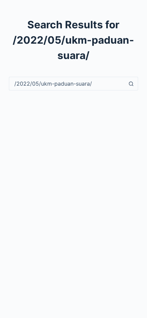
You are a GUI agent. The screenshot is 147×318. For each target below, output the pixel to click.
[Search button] (131, 83)
